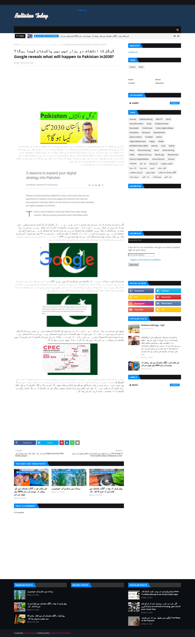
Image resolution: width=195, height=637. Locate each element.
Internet (154, 146)
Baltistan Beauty (146, 119)
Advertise (159, 83)
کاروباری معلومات (136, 172)
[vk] (168, 303)
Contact (131, 83)
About (157, 79)
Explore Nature (136, 137)
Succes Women (158, 159)
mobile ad (81, 10)
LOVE (163, 146)
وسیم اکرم (157, 177)
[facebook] (141, 290)
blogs (149, 123)
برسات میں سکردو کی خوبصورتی (69, 37)
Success (171, 159)
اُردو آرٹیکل (153, 163)
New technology (144, 150)
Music (141, 67)
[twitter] (168, 290)
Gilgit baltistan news (138, 141)
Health (161, 141)
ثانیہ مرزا (133, 168)
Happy (152, 141)
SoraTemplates (29, 633)
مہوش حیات (134, 177)
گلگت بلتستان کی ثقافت (167, 172)
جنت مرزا (143, 168)
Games (132, 67)
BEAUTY (159, 119)
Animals (133, 119)
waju (18, 63)
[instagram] (141, 303)
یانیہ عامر (167, 177)
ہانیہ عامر (146, 177)
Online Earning (168, 150)
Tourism (133, 163)
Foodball (149, 137)
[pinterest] (168, 297)
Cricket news (147, 128)
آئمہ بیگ (143, 163)
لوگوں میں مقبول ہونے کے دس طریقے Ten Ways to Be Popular (160, 619)
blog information (136, 123)
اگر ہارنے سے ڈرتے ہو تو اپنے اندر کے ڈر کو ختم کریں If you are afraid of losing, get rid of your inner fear (161, 606)
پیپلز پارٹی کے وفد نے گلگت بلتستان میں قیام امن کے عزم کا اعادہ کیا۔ (105, 490)
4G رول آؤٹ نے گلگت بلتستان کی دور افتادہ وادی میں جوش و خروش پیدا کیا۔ (46, 617)
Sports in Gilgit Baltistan (139, 159)
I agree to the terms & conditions (145, 259)
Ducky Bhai (134, 132)
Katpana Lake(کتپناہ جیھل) (152, 325)
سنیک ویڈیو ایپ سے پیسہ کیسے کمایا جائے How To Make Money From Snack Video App (160, 593)
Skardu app (159, 154)
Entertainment (159, 132)
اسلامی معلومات (166, 163)
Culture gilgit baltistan (164, 128)
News (156, 150)
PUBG (132, 154)
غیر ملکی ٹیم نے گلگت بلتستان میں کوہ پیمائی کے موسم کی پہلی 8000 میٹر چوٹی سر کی (30, 491)
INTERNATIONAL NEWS (139, 146)
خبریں (152, 168)
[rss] (141, 297)
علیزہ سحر (162, 168)
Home (16, 44)
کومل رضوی (150, 172)
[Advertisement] (69, 88)
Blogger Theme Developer (60, 633)
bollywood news (161, 123)
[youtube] (141, 309)
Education (146, 132)
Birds (168, 119)
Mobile (171, 146)
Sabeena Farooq (144, 154)
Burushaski (134, 128)
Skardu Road (173, 154)
